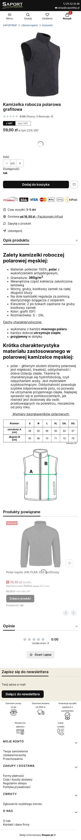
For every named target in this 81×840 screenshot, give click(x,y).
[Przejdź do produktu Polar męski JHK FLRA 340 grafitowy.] (40, 544)
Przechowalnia (13, 759)
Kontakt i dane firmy (16, 824)
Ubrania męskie (29, 25)
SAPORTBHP (10, 25)
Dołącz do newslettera (23, 694)
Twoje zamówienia (15, 751)
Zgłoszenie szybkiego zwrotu (22, 804)
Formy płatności (13, 775)
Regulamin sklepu (15, 783)
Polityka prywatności (17, 787)
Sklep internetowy (36, 834)
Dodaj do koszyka (36, 184)
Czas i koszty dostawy (17, 779)
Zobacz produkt (20, 598)
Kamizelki (47, 25)
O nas (7, 821)
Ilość (6, 157)
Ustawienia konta (14, 755)
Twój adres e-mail (14, 684)
